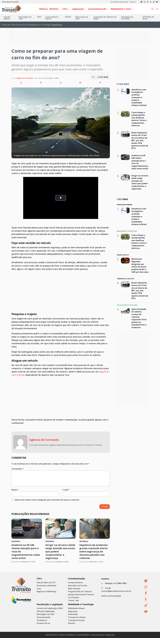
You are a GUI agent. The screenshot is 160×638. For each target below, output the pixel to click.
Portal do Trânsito (10, 24)
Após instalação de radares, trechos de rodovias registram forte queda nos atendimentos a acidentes (139, 318)
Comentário (17, 468)
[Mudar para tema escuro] (157, 9)
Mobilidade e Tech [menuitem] (121, 8)
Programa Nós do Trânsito (80, 591)
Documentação (43, 617)
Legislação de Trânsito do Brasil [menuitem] (104, 18)
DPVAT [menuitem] (68, 17)
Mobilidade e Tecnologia (39, 24)
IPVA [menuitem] (39, 17)
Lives (39, 588)
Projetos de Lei (43, 623)
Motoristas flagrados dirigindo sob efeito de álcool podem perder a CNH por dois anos (140, 265)
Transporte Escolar (76, 620)
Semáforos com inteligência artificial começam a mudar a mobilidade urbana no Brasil (139, 97)
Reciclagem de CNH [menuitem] (25, 18)
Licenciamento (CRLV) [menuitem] (51, 18)
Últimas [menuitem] (43, 8)
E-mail (65, 489)
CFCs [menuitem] (64, 8)
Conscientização (76, 578)
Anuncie (133, 2)
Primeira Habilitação (46, 611)
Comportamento (75, 582)
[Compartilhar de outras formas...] (100, 82)
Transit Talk (73, 600)
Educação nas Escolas (77, 585)
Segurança (72, 611)
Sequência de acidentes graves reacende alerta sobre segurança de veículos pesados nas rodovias (93, 551)
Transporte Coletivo (77, 617)
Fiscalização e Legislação (50, 604)
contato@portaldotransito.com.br (116, 591)
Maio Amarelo (74, 588)
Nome (15, 489)
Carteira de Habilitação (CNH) (50, 608)
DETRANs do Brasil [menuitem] (148, 18)
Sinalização (73, 614)
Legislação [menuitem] (78, 8)
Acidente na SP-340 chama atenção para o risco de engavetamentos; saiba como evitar (139, 162)
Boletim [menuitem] (54, 8)
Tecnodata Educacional (119, 2)
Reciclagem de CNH (45, 614)
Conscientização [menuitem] (97, 8)
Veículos (71, 623)
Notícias (23, 24)
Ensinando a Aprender (46, 585)
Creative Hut (110, 635)
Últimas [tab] (123, 199)
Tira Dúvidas (73, 597)
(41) (120, 583)
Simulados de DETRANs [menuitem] (127, 18)
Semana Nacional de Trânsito (81, 594)
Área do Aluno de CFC (46, 582)
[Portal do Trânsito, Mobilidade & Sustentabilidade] (21, 585)
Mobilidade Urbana (76, 608)
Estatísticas (42, 620)
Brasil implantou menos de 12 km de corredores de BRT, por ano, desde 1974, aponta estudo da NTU (139, 140)
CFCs (39, 578)
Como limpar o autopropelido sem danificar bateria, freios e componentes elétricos (139, 119)
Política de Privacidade (111, 596)
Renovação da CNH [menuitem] (81, 18)
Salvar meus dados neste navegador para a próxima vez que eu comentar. (47, 500)
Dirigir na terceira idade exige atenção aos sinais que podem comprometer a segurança (139, 182)
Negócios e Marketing (46, 591)
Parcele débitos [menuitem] (7, 18)
